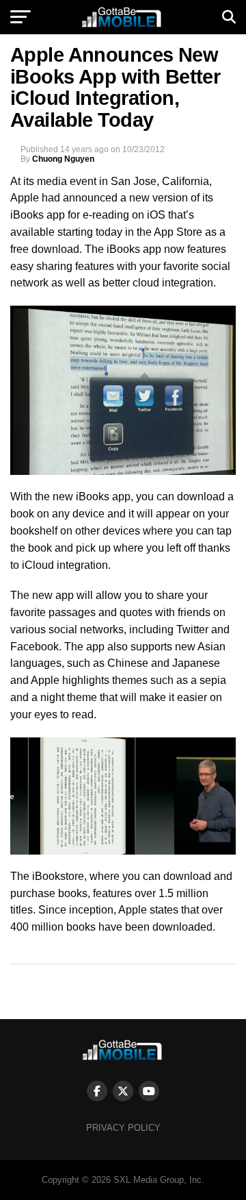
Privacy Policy (123, 1128)
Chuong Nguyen (63, 159)
